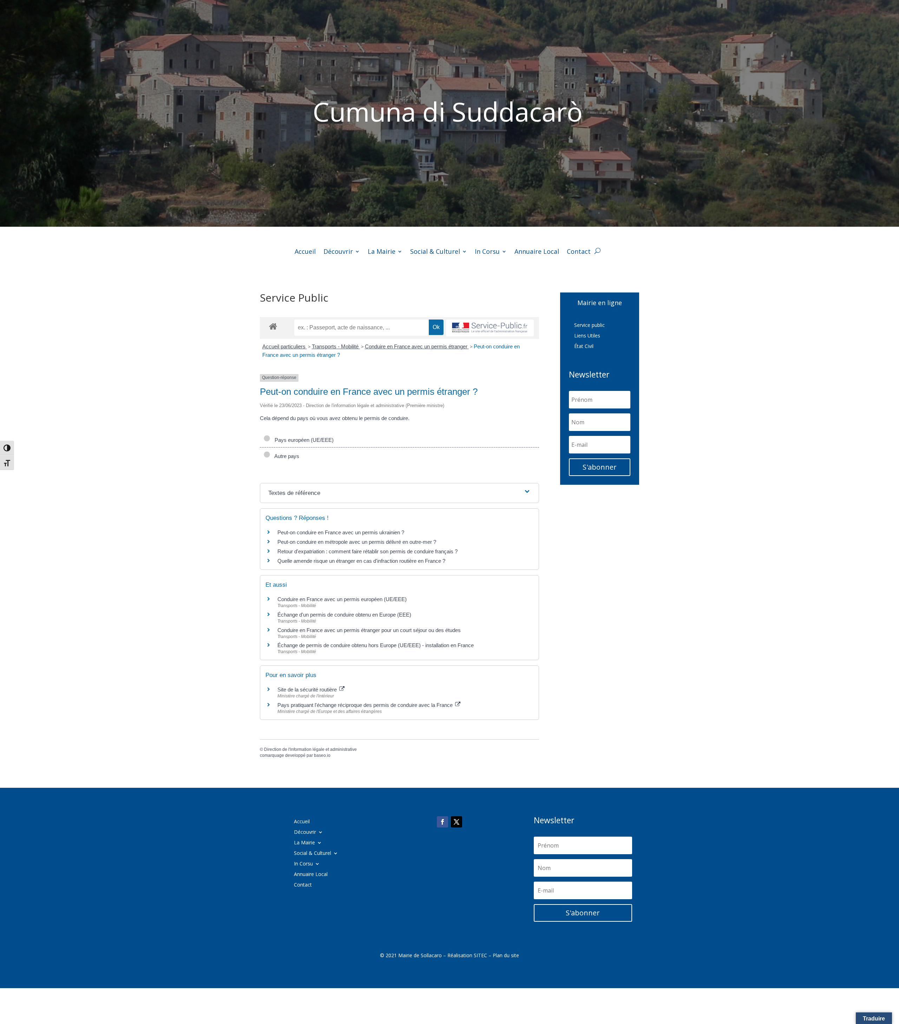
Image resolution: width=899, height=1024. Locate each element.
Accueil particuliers (284, 346)
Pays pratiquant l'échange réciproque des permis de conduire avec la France (365, 705)
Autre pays (285, 456)
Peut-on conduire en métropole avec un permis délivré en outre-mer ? (356, 542)
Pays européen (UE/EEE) (303, 440)
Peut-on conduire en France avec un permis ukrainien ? (340, 532)
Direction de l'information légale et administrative (310, 749)
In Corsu (487, 252)
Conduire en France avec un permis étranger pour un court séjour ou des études (369, 630)
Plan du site (506, 955)
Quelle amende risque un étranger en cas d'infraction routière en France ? (361, 561)
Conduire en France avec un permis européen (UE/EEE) (342, 599)
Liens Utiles (587, 336)
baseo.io (322, 755)
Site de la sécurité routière (307, 690)
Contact (579, 252)
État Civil (583, 346)
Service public (589, 325)
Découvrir (338, 252)
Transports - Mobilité (336, 346)
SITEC (480, 955)
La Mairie (381, 252)
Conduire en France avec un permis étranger (417, 346)
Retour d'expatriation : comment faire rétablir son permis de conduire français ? (367, 551)
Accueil (305, 252)
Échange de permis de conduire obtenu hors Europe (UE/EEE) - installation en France (375, 645)
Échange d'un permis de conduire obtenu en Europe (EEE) (344, 615)
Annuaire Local (536, 252)
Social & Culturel (435, 252)
